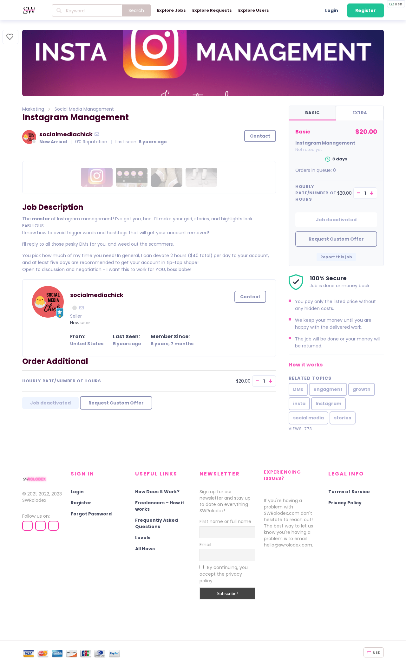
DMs (298, 389)
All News (145, 549)
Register (365, 10)
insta (299, 403)
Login (331, 10)
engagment (328, 389)
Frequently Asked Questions (156, 523)
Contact (260, 136)
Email (205, 544)
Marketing (33, 109)
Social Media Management (84, 109)
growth (361, 389)
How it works (306, 364)
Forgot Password (91, 514)
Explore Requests (212, 10)
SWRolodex (34, 500)
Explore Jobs (171, 10)
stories (342, 418)
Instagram (328, 403)
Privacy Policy (345, 503)
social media (308, 418)
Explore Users (253, 10)
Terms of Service (349, 491)
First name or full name (225, 521)
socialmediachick (66, 134)
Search (136, 10)
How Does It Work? (157, 491)
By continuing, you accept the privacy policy (224, 574)
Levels (142, 537)
